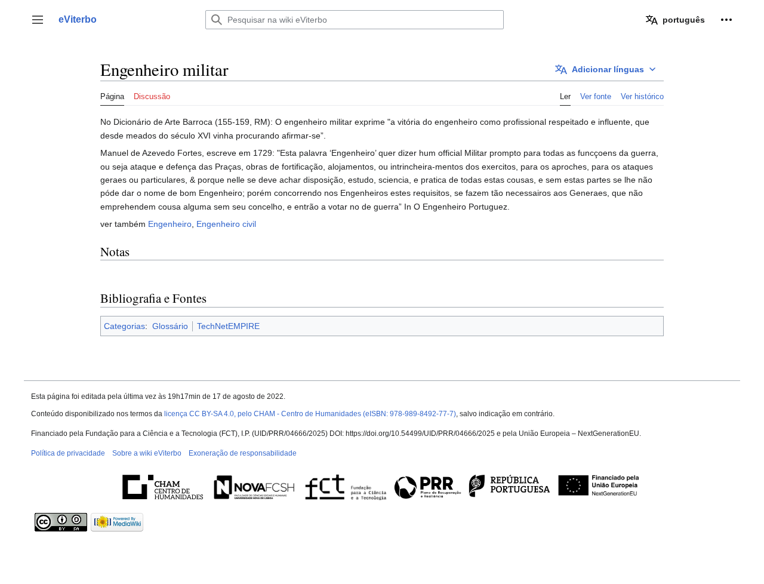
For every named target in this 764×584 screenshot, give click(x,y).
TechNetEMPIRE (228, 326)
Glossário (170, 326)
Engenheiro (170, 224)
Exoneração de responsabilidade (243, 453)
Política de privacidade (68, 453)
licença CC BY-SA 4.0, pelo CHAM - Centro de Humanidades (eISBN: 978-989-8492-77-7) (310, 414)
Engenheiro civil (226, 224)
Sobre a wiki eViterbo (146, 453)
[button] (37, 19)
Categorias (124, 326)
